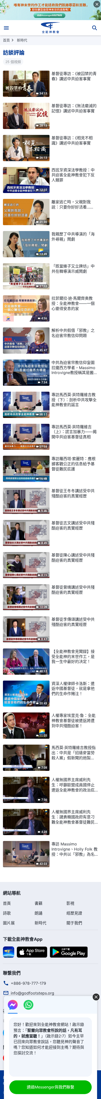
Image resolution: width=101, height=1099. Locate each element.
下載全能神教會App (22, 939)
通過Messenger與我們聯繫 (50, 1087)
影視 (70, 903)
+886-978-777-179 (28, 983)
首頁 (6, 40)
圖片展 (9, 922)
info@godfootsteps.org (32, 993)
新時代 (22, 40)
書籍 (38, 903)
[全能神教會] (50, 27)
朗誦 (38, 913)
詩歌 (7, 913)
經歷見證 (74, 913)
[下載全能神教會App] (8, 951)
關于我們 (74, 922)
